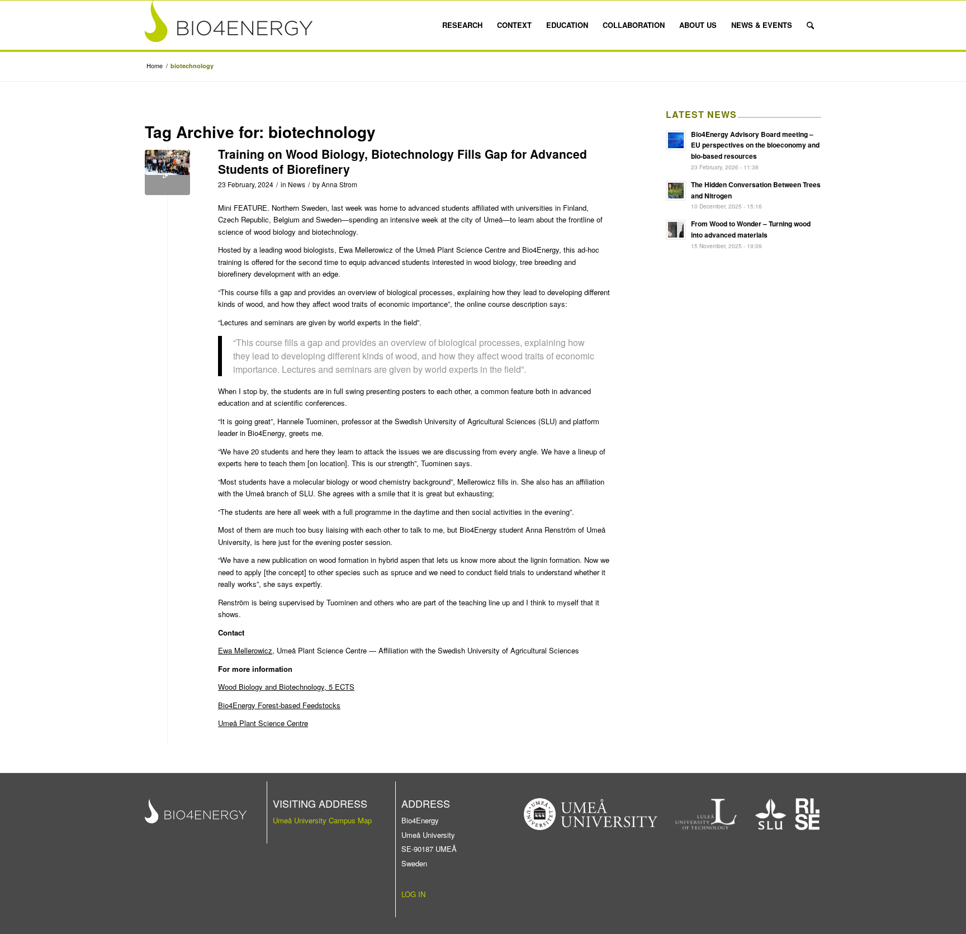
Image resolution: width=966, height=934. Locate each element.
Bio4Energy (540, 249)
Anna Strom (339, 184)
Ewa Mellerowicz (245, 650)
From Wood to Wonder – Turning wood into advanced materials (751, 229)
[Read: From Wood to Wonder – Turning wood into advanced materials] (676, 230)
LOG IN (413, 894)
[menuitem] (462, 25)
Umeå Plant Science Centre (461, 249)
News (296, 184)
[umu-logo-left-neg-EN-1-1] (591, 814)
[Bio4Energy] (228, 25)
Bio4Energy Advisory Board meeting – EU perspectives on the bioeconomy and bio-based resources (755, 145)
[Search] (810, 25)
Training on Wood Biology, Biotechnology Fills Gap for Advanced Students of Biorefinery (402, 161)
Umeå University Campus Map (322, 820)
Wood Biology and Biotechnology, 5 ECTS (286, 686)
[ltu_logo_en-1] (706, 814)
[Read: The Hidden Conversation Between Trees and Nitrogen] (676, 191)
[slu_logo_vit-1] (771, 814)
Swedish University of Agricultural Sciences (465, 421)
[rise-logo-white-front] (807, 814)
